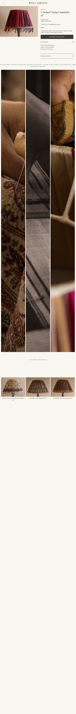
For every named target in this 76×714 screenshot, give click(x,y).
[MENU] (3, 3)
